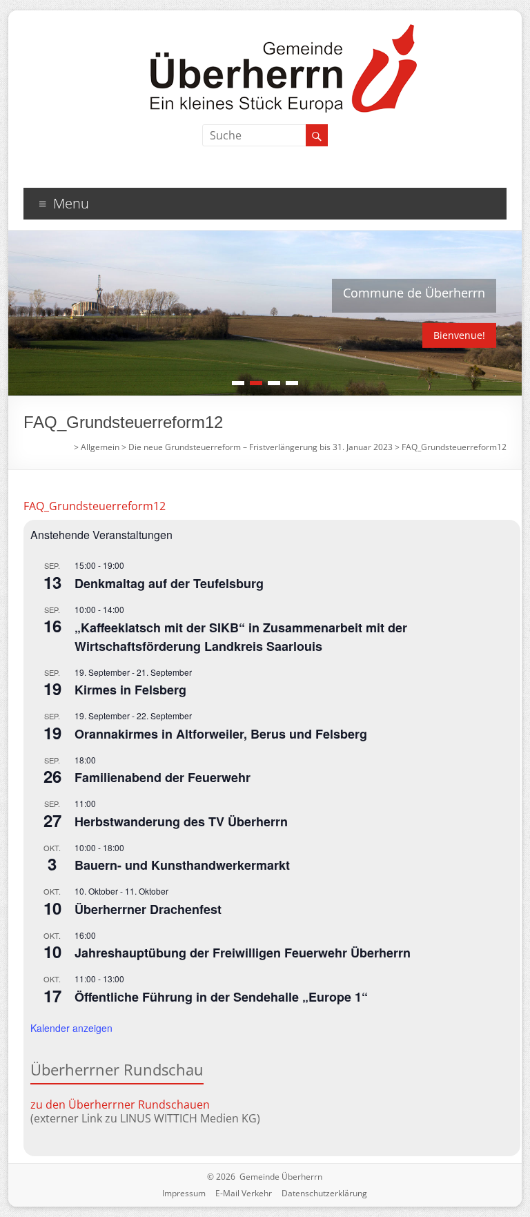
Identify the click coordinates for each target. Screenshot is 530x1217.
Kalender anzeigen (71, 1028)
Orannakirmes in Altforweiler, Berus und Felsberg (221, 734)
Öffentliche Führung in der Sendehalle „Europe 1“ (221, 997)
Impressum (184, 1193)
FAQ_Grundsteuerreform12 (94, 506)
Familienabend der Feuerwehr (163, 777)
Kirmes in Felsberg (130, 690)
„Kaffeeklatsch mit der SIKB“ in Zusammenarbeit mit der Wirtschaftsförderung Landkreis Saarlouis (241, 637)
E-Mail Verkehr (243, 1193)
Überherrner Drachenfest (148, 909)
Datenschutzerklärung (324, 1193)
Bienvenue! (459, 335)
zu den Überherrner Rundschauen (120, 1104)
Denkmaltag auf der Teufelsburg (169, 583)
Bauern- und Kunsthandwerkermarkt (182, 865)
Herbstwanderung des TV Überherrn (181, 821)
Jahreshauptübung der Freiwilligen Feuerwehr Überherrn (243, 953)
